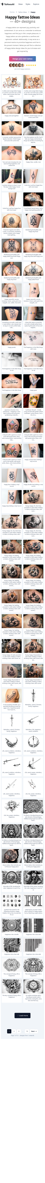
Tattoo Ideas (22, 12)
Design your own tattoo (22, 59)
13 (27, 1031)
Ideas (20, 4)
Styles (28, 4)
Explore (36, 4)
